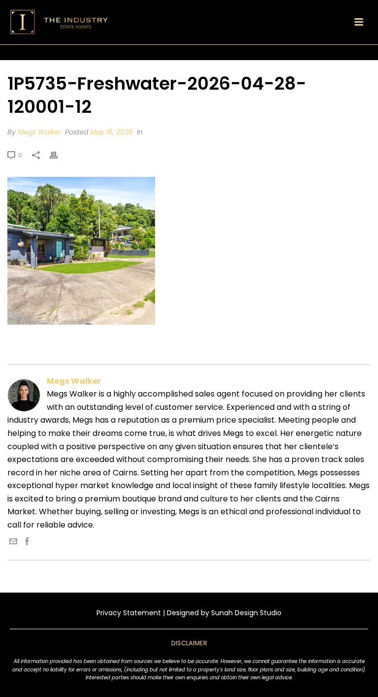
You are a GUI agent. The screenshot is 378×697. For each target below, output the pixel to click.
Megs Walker (39, 132)
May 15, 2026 (111, 132)
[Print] (58, 155)
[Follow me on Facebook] (27, 542)
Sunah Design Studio (246, 613)
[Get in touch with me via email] (13, 542)
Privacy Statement (128, 613)
